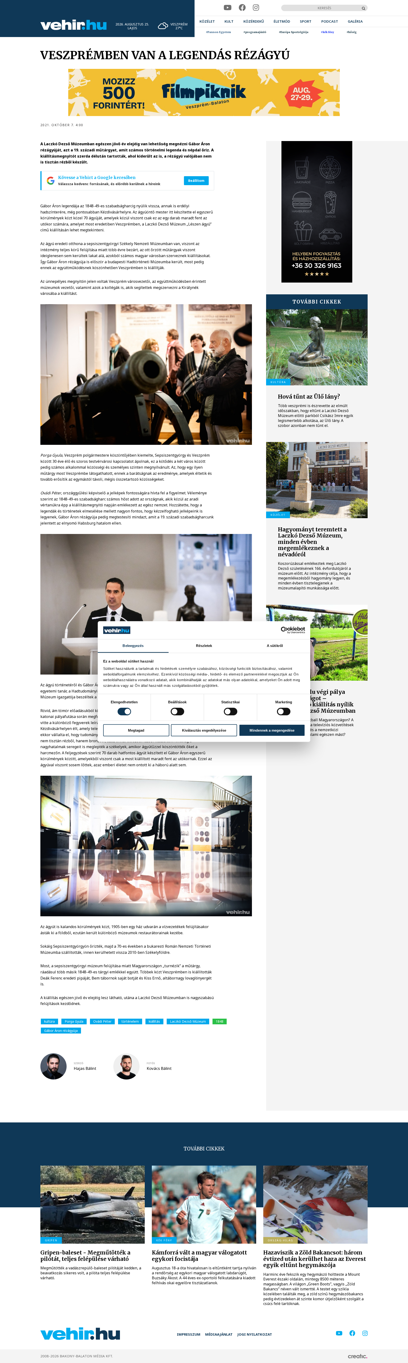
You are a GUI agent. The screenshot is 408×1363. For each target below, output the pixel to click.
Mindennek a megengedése (272, 730)
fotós (151, 1063)
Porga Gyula (74, 1021)
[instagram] (256, 8)
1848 (219, 1021)
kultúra (49, 1021)
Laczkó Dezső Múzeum (188, 1021)
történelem (130, 1021)
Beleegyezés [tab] (133, 646)
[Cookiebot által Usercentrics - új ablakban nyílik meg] (284, 630)
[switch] (177, 711)
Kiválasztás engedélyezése (204, 730)
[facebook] (242, 8)
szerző (78, 1063)
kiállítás (154, 1021)
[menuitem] (207, 21)
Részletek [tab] (204, 646)
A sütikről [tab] (275, 646)
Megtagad (136, 730)
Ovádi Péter (102, 1021)
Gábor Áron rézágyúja (61, 1030)
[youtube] (228, 8)
